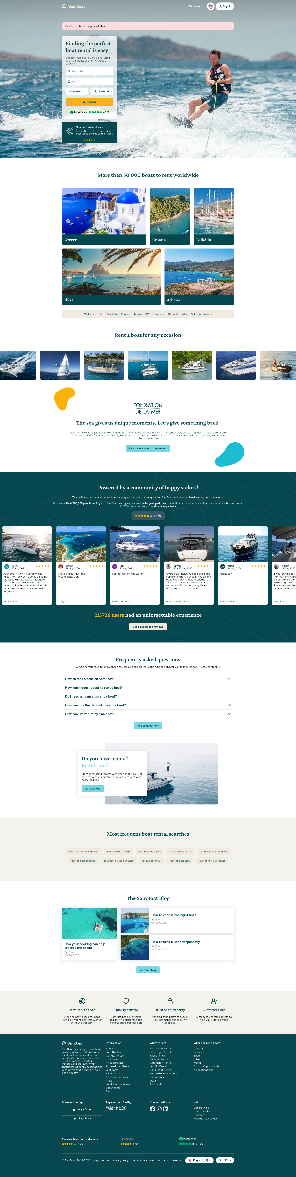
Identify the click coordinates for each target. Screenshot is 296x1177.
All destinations (203, 1069)
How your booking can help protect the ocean (84, 946)
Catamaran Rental (161, 1062)
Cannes (125, 314)
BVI (147, 314)
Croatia (198, 1048)
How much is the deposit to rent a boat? (95, 705)
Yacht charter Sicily (179, 860)
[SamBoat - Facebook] (152, 1109)
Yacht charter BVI (151, 860)
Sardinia (112, 314)
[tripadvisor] (188, 1139)
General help (201, 1107)
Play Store (84, 1118)
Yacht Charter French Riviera (83, 851)
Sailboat (104, 91)
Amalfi (208, 314)
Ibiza (197, 1059)
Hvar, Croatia (11, 601)
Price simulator (115, 1062)
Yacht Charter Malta (180, 851)
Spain (197, 1055)
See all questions (148, 725)
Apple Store (85, 1109)
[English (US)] (211, 6)
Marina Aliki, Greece (122, 601)
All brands (156, 1084)
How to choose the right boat (173, 915)
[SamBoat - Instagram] (159, 1109)
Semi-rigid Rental (160, 1052)
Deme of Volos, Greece (178, 601)
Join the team (114, 1052)
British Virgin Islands (206, 1066)
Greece (198, 1052)
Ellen (71, 952)
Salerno (196, 314)
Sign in (226, 6)
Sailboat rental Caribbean (212, 860)
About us (111, 1048)
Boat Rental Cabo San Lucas (119, 860)
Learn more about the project (148, 448)
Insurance (112, 1059)
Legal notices (101, 1160)
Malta (197, 1062)
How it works (202, 1111)
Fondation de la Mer (118, 1084)
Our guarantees (115, 1055)
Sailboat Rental (159, 1059)
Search (91, 102)
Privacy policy (120, 1160)
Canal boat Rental (161, 1069)
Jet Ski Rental (158, 1066)
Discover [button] (194, 6)
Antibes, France (228, 601)
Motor (77, 91)
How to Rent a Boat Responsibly (175, 941)
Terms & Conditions (143, 1160)
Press (109, 1080)
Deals (153, 1080)
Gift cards (112, 1069)
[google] (127, 1139)
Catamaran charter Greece (213, 851)
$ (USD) (224, 1160)
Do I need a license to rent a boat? (91, 696)
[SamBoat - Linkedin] (166, 1109)
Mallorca (89, 314)
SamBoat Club (114, 1073)
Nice (185, 314)
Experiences (113, 1087)
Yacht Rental (157, 1055)
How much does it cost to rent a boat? (94, 687)
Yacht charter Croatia (118, 851)
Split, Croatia (65, 601)
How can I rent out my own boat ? (90, 714)
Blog (108, 1091)
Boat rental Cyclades (149, 851)
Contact (199, 1114)
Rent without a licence (163, 1073)
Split (101, 314)
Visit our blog (148, 970)
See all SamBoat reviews (148, 626)
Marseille (173, 314)
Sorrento (158, 314)
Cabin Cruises (158, 1076)
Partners (163, 1160)
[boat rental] (73, 6)
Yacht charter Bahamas (82, 860)
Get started (92, 788)
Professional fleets (117, 1066)
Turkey (138, 314)
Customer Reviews (117, 1076)
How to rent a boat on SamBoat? (89, 678)
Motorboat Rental (161, 1048)
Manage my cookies (206, 1118)
